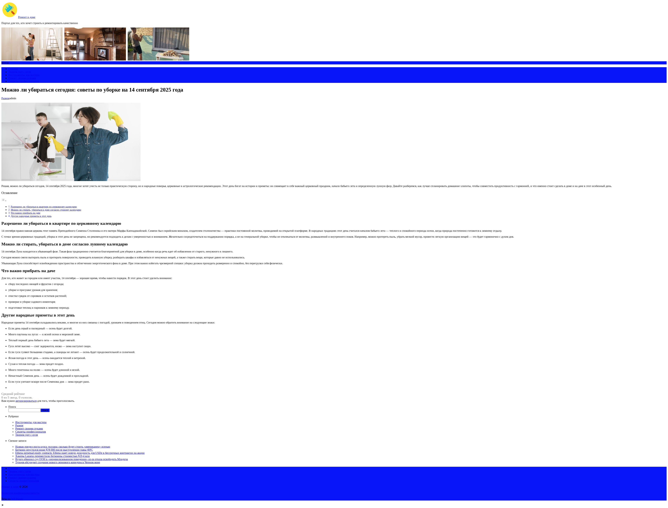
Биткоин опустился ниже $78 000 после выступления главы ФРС (54, 449)
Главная (13, 68)
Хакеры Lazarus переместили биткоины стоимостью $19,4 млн (52, 456)
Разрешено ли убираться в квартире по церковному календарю (44, 206)
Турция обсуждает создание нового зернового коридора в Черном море (57, 462)
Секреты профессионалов (23, 81)
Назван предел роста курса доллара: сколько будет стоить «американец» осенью (62, 446)
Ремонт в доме (26, 17)
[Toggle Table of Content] (4, 200)
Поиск (12, 406)
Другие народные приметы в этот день (31, 216)
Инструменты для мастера (23, 74)
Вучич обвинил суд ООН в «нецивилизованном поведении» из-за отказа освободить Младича (71, 459)
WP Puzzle (17, 498)
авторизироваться (26, 400)
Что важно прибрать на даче (25, 213)
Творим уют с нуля (19, 71)
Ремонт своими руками (22, 78)
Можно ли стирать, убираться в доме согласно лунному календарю (46, 209)
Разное (5, 98)
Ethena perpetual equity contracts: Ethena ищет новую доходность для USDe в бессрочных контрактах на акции (80, 452)
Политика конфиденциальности (20, 492)
